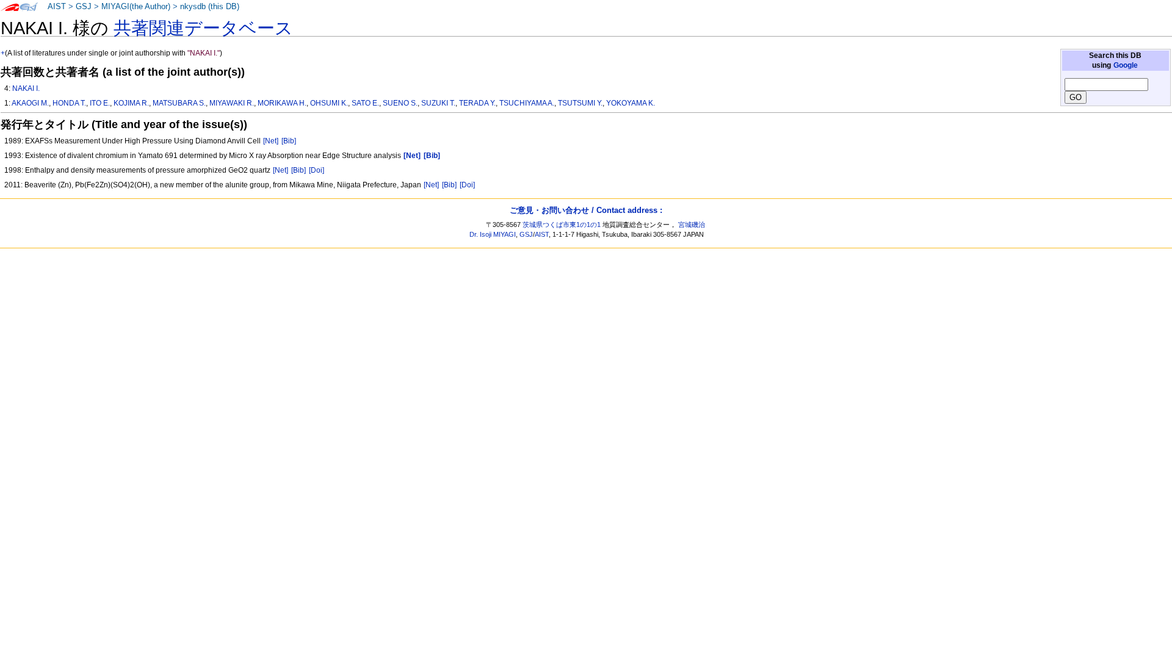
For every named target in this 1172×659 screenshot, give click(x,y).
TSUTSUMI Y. (580, 103)
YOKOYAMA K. (630, 103)
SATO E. (365, 103)
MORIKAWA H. (282, 103)
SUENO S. (400, 103)
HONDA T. (69, 103)
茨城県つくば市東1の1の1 (562, 224)
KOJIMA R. (131, 103)
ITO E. (100, 103)
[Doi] (316, 170)
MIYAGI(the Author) (135, 6)
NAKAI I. (26, 88)
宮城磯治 (691, 224)
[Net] (270, 141)
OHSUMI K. (329, 103)
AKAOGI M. (30, 103)
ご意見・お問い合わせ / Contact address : (586, 210)
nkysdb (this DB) (209, 6)
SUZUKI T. (438, 103)
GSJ (84, 6)
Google (1125, 65)
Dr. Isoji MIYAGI (492, 234)
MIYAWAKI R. (231, 103)
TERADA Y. (477, 103)
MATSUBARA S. (179, 103)
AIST (57, 6)
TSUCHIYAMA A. (526, 103)
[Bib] (288, 141)
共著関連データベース (203, 28)
